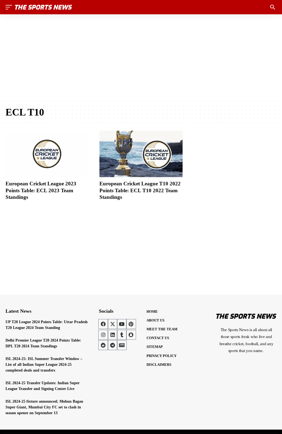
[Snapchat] (131, 335)
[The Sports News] (43, 7)
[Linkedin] (113, 335)
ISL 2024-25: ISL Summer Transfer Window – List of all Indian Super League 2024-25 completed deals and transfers (44, 364)
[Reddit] (103, 345)
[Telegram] (113, 345)
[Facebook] (103, 324)
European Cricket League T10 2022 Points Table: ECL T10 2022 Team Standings (140, 190)
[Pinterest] (131, 324)
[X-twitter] (113, 324)
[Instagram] (103, 335)
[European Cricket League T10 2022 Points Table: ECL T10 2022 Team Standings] (140, 154)
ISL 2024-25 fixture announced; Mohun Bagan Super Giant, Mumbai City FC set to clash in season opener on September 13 (44, 407)
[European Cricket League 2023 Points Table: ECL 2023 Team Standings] (47, 154)
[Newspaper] (122, 345)
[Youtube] (122, 324)
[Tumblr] (122, 335)
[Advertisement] (141, 56)
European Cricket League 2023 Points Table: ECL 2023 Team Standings (41, 190)
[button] (10, 7)
